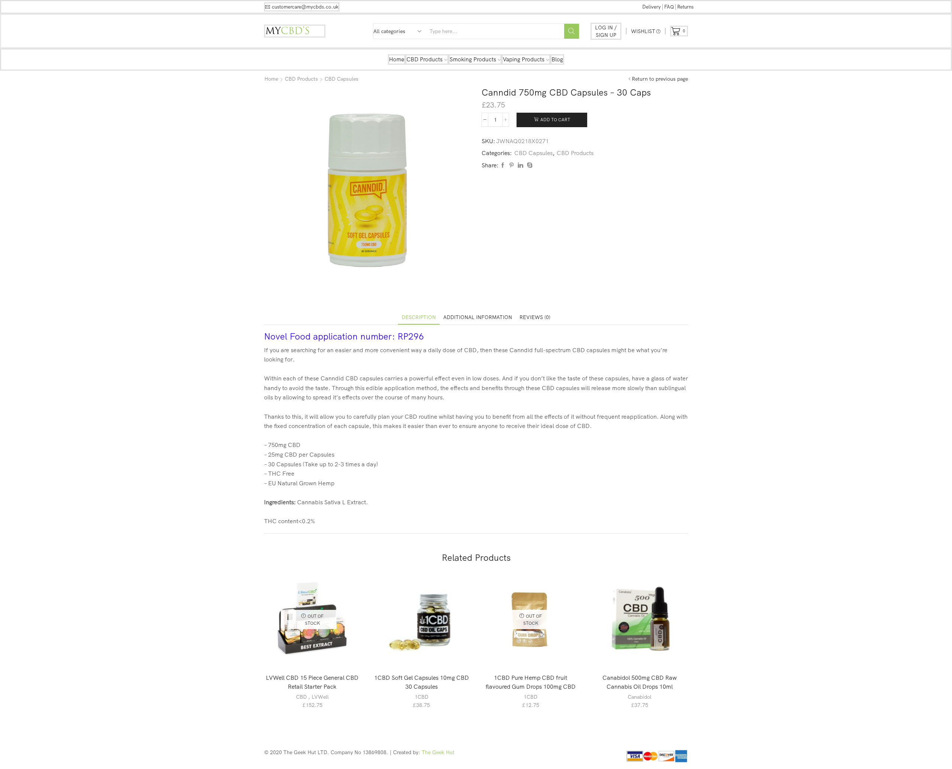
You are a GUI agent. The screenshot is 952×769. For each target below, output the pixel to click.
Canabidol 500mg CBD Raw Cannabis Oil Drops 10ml (639, 682)
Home (396, 59)
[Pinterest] (511, 165)
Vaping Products (523, 59)
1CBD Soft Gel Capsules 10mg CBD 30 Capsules (421, 682)
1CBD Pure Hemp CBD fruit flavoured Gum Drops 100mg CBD (531, 682)
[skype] (529, 165)
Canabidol (640, 697)
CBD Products (424, 59)
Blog (557, 59)
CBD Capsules (341, 78)
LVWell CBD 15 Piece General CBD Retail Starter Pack (312, 682)
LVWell (320, 697)
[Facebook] (502, 165)
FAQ (669, 7)
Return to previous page (660, 78)
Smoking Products (473, 59)
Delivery (651, 7)
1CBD (421, 697)
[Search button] (571, 31)
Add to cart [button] (425, 655)
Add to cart (555, 119)
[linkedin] (520, 165)
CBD (301, 697)
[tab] (419, 317)
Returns (685, 7)
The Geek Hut (438, 752)
